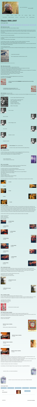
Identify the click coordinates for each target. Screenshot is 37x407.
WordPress (33, 400)
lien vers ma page (30, 8)
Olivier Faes (4, 400)
